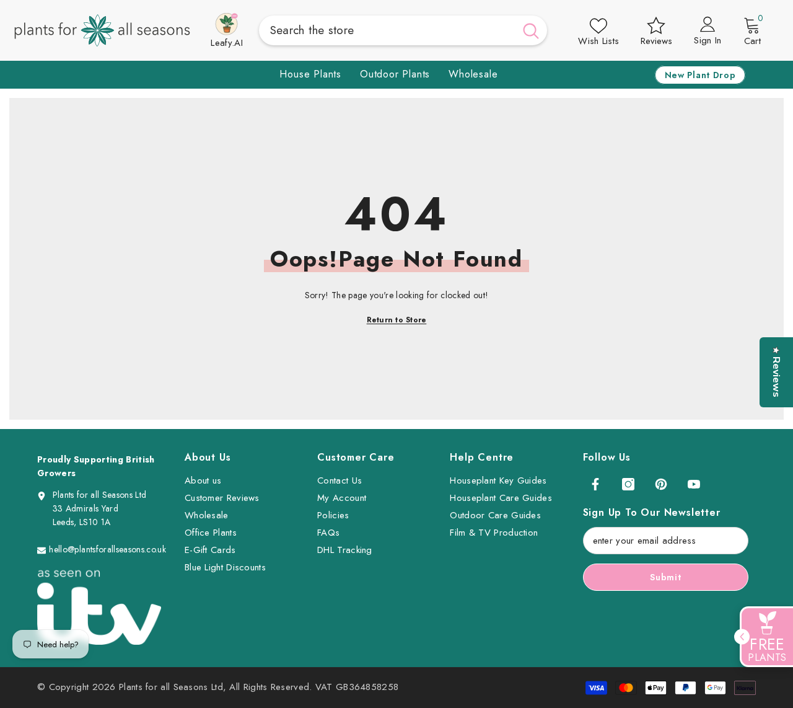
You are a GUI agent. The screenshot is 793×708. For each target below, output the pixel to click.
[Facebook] (595, 484)
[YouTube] (693, 484)
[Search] (403, 30)
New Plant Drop (700, 75)
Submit (665, 577)
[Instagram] (628, 484)
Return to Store (397, 319)
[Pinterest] (661, 484)
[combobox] (387, 30)
